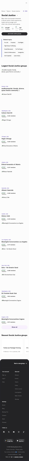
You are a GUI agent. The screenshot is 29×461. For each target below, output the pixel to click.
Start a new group (19, 363)
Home (3, 11)
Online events (18, 388)
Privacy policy (19, 449)
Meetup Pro (5, 412)
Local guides (18, 392)
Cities (16, 385)
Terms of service (10, 449)
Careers (4, 415)
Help (3, 382)
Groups (17, 375)
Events (16, 378)
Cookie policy (21, 452)
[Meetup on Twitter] (9, 432)
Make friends (18, 395)
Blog (3, 408)
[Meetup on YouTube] (13, 432)
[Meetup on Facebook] (4, 432)
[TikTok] (23, 432)
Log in (3, 378)
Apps (3, 419)
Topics (8, 11)
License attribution (13, 454)
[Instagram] (18, 432)
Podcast (4, 422)
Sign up (4, 375)
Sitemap (17, 399)
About (3, 405)
